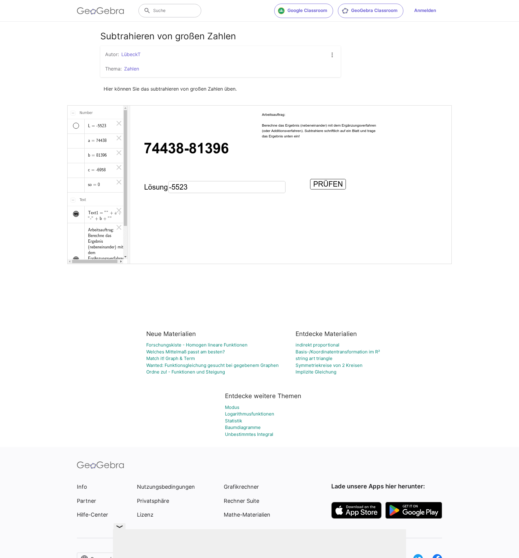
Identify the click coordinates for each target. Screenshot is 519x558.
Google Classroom (307, 10)
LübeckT (131, 54)
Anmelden (425, 10)
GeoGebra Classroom (374, 10)
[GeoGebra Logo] (100, 10)
